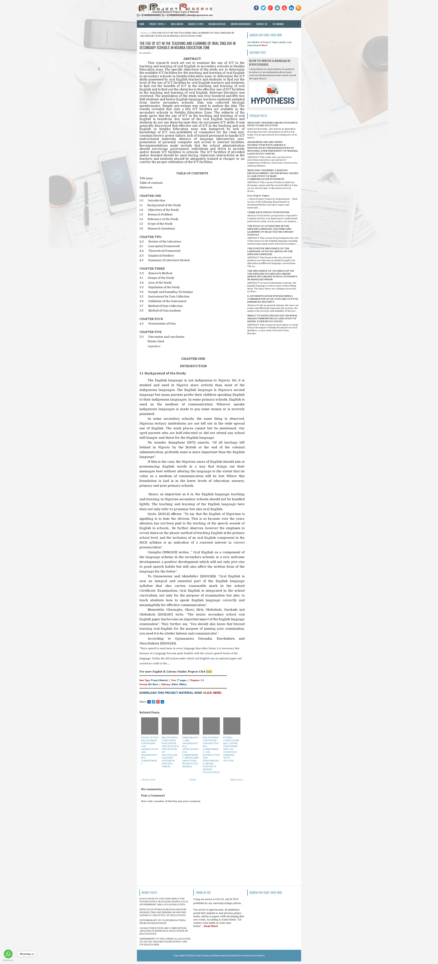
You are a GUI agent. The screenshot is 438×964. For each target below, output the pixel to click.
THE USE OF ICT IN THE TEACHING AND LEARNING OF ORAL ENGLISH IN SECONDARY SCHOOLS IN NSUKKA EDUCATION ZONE (187, 45)
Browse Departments (241, 24)
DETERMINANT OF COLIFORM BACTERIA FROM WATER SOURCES (162, 921)
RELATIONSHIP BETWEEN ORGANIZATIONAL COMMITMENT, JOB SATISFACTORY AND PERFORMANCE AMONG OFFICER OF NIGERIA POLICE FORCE (211, 755)
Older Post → (237, 779)
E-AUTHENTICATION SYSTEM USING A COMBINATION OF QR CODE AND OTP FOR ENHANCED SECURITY (272, 299)
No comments (145, 52)
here (209, 671)
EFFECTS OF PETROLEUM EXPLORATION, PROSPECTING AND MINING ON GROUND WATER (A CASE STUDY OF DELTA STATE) (162, 912)
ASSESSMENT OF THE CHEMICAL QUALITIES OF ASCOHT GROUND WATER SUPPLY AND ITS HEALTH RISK (164, 941)
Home (141, 24)
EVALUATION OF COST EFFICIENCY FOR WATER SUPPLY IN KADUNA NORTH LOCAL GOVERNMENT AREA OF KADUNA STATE (163, 901)
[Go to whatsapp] (8, 954)
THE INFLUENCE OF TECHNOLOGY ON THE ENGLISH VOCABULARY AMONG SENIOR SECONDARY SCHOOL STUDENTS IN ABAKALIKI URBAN (272, 275)
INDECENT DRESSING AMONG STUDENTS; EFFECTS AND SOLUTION (272, 124)
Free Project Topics (258, 195)
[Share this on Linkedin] (162, 702)
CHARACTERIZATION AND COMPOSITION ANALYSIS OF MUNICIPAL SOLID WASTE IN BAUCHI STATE (163, 931)
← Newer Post (147, 779)
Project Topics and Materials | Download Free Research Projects (229, 955)
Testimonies (278, 24)
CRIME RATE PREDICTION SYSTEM (268, 212)
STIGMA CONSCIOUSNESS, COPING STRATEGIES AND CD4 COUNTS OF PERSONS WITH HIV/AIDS (231, 749)
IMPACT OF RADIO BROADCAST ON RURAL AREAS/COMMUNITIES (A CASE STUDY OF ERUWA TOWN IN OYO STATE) (272, 318)
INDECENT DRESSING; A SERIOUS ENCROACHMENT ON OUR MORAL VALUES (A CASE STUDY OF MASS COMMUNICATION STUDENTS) (272, 174)
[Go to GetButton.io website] (8, 960)
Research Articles (217, 24)
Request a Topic (195, 24)
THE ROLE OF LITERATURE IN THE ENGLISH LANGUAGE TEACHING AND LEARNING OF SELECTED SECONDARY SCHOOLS (270, 230)
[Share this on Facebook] (149, 702)
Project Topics (157, 24)
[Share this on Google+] (158, 702)
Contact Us (261, 24)
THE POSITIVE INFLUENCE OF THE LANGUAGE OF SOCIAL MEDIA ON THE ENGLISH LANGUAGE (270, 251)
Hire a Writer (177, 24)
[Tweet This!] (153, 702)
